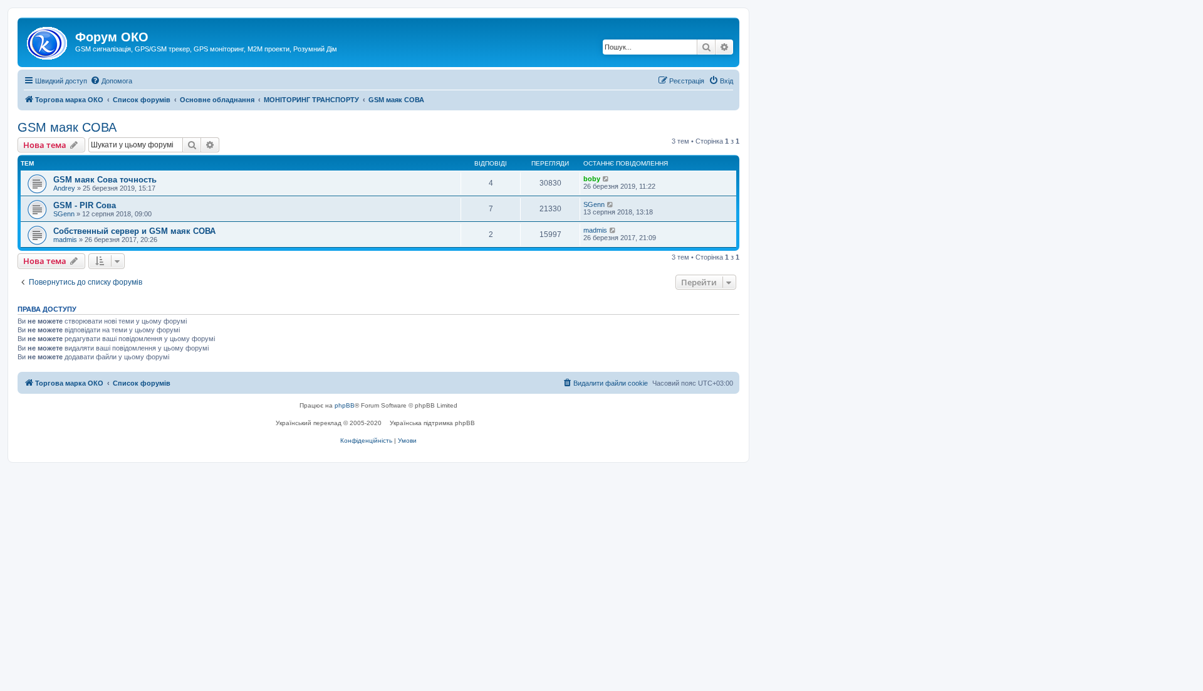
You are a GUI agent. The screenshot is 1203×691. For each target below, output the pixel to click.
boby (591, 178)
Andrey (64, 188)
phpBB (345, 405)
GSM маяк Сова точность (105, 179)
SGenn (64, 214)
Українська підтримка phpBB (432, 422)
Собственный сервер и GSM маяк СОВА (134, 231)
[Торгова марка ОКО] (48, 41)
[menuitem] (111, 80)
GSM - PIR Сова (84, 205)
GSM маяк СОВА (67, 127)
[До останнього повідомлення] (606, 178)
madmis (65, 239)
